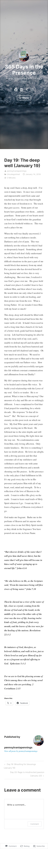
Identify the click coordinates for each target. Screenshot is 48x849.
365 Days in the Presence (24, 70)
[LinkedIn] (21, 89)
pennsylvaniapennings (16, 171)
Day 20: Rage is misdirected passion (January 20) (24, 774)
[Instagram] (32, 89)
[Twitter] (27, 89)
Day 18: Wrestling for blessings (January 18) (20, 766)
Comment (34, 824)
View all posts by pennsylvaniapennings (20, 751)
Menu (25, 98)
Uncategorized (13, 174)
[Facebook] (16, 89)
